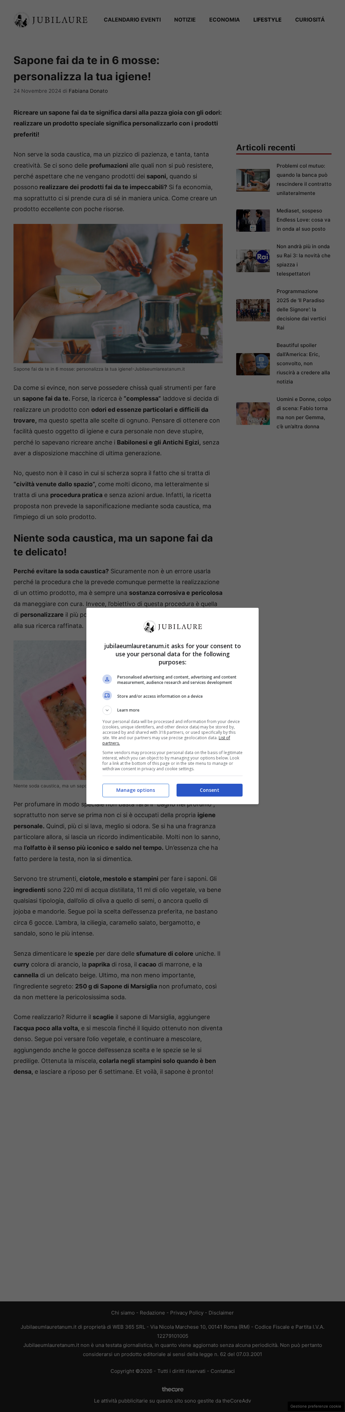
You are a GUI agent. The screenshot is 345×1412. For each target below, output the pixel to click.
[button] (172, 710)
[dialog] (172, 706)
